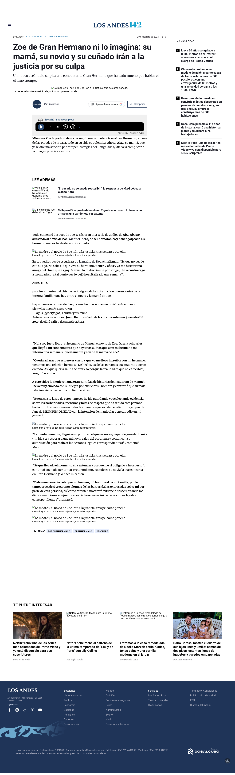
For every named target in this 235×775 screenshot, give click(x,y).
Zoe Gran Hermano (59, 531)
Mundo (110, 690)
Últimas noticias (73, 695)
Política (68, 700)
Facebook (9, 710)
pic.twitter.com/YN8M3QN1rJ (52, 308)
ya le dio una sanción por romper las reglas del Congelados (73, 147)
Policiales (69, 714)
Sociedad (69, 709)
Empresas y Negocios (118, 700)
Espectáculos (35, 36)
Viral (108, 719)
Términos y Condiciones (203, 690)
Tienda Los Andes (158, 700)
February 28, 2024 (75, 313)
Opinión (110, 695)
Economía (69, 705)
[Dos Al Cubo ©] (203, 753)
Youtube (40, 710)
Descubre (102, 531)
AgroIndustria (113, 709)
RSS (192, 700)
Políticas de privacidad (203, 695)
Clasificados (155, 705)
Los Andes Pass (157, 695)
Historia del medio (200, 705)
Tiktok (25, 710)
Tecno (109, 714)
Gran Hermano (83, 531)
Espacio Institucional (117, 724)
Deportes (69, 719)
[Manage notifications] (227, 760)
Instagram (17, 710)
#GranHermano (123, 304)
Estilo (109, 705)
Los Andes (18, 36)
